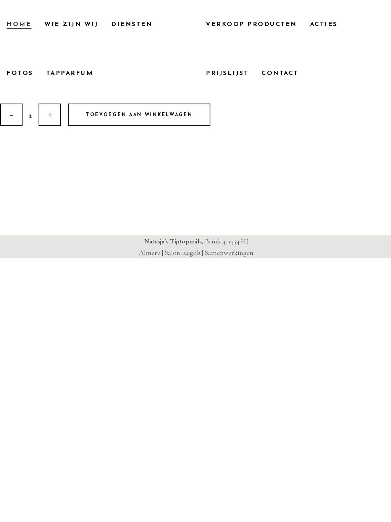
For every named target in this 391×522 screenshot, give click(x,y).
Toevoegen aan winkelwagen (139, 115)
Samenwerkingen (229, 252)
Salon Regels (182, 252)
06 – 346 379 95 (56, 199)
